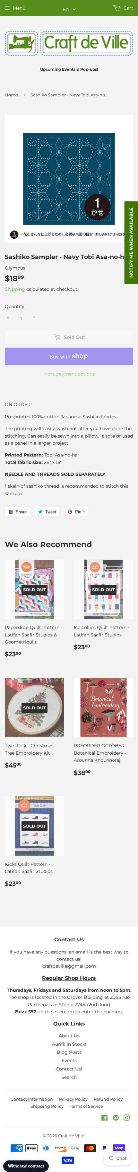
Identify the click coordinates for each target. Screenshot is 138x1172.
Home (11, 94)
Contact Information (32, 1099)
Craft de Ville (71, 1135)
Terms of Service (86, 1106)
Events (69, 1060)
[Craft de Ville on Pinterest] (115, 1119)
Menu (19, 8)
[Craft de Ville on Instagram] (127, 1119)
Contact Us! (69, 1069)
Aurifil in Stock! (69, 1044)
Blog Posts (69, 1052)
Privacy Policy (73, 1099)
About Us (69, 1036)
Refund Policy (108, 1099)
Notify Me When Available (131, 243)
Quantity (14, 306)
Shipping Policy (47, 1106)
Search (69, 1077)
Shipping (15, 289)
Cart (127, 8)
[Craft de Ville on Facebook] (104, 1119)
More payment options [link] (69, 374)
